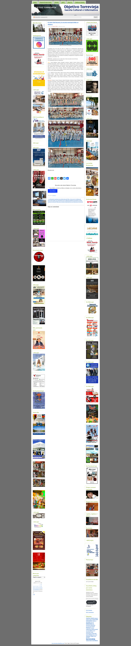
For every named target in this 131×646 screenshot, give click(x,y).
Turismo (87, 640)
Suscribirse (53, 191)
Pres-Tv (70, 2)
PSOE (93, 633)
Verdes (90, 640)
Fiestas (88, 628)
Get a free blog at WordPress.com (58, 643)
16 (41, 587)
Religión (90, 634)
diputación (88, 625)
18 (34, 589)
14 (39, 587)
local (93, 630)
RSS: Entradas (89, 610)
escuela (87, 626)
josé (87, 630)
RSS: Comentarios (90, 612)
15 (40, 587)
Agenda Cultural (90, 618)
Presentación (89, 633)
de (93, 622)
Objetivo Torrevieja (44, 7)
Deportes (54, 195)
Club (96, 619)
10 (33, 587)
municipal (88, 632)
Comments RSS (44, 17)
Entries (37, 17)
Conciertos (89, 621)
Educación (93, 625)
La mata (90, 630)
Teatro (92, 636)
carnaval (96, 618)
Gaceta (56, 2)
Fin (91, 627)
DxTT (63, 2)
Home (35, 2)
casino (87, 619)
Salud (96, 634)
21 (39, 589)
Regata (87, 634)
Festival (93, 626)
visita (93, 640)
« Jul (34, 594)
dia (93, 623)
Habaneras (88, 629)
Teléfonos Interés (79, 2)
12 (36, 587)
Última (96, 640)
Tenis (95, 636)
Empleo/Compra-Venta (45, 2)
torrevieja (90, 639)
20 (37, 589)
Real (95, 633)
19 (36, 589)
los (94, 630)
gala (93, 627)
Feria (90, 626)
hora (93, 629)
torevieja (88, 637)
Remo (94, 634)
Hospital (96, 629)
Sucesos (88, 636)
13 (37, 587)
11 (34, 587)
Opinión (91, 632)
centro (90, 619)
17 (33, 589)
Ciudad (93, 619)
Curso (91, 622)
